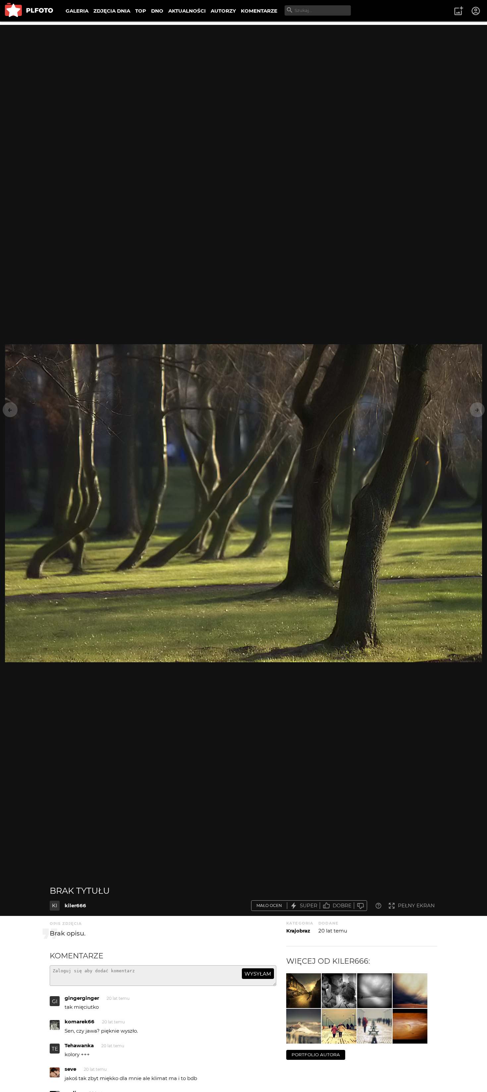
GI (55, 1001)
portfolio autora (316, 1054)
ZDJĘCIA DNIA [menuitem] (111, 11)
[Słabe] (360, 906)
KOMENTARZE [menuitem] (259, 11)
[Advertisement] (243, 71)
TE (55, 1049)
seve (70, 1069)
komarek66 (79, 1021)
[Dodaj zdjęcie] (458, 11)
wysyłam (257, 974)
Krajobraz (298, 931)
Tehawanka (79, 1045)
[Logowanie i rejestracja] (476, 11)
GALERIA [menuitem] (77, 11)
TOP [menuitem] (140, 11)
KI (54, 905)
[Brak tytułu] (303, 990)
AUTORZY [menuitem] (223, 11)
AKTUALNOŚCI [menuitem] (187, 11)
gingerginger (82, 998)
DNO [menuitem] (157, 11)
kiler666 (75, 905)
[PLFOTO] (29, 10)
